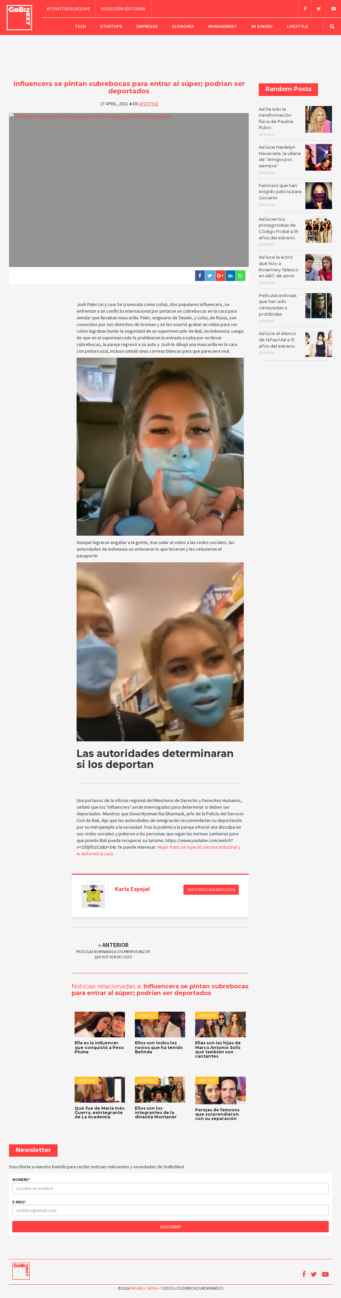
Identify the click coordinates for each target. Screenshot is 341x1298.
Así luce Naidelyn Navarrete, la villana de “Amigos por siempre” (280, 159)
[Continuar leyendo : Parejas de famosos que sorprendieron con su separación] (220, 1090)
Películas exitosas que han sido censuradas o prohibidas (277, 308)
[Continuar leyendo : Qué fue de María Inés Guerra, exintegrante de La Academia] (100, 1090)
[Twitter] (318, 8)
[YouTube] (333, 8)
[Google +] (220, 275)
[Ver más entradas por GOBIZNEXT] (93, 896)
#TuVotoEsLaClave (68, 9)
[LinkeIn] (230, 275)
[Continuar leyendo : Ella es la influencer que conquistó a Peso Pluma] (100, 1025)
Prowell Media (144, 1288)
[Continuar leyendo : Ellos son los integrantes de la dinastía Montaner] (160, 1090)
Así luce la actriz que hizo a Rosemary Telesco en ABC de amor (278, 269)
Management (222, 26)
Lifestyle (297, 26)
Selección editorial (123, 9)
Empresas (147, 26)
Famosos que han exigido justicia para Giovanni (280, 195)
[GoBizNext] (19, 17)
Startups (111, 26)
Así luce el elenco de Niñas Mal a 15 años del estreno (277, 343)
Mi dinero (262, 26)
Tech (80, 26)
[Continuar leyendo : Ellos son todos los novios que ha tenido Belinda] (160, 1025)
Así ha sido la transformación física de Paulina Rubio (276, 121)
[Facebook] (304, 8)
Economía (183, 26)
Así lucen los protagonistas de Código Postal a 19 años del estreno (278, 231)
